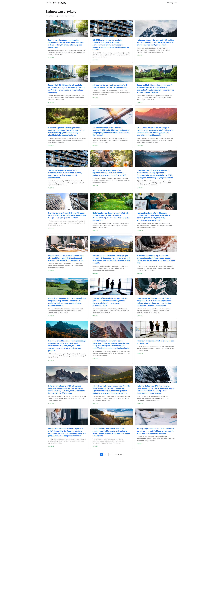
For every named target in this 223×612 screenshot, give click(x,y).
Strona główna (172, 3)
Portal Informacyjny (56, 2)
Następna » (118, 454)
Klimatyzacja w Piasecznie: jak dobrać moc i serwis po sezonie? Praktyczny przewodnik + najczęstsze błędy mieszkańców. (155, 430)
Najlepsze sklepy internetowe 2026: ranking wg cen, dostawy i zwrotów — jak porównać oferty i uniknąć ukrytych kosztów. (155, 42)
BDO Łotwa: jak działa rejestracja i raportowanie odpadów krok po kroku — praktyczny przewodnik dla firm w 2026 (109, 172)
